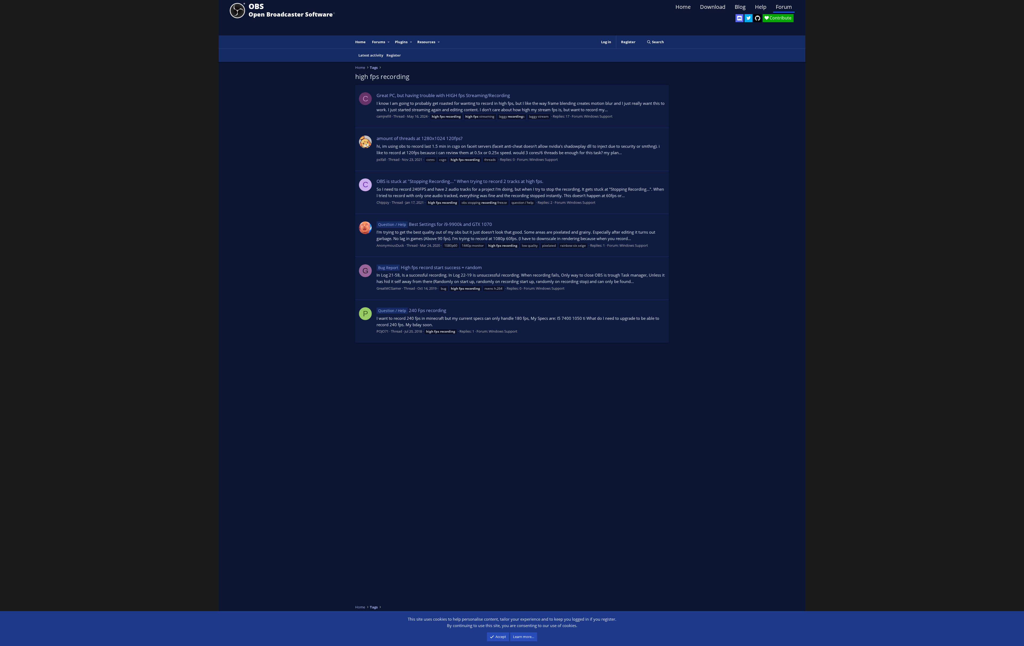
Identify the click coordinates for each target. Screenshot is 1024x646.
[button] (389, 42)
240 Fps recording (412, 310)
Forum (784, 6)
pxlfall (381, 159)
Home (683, 6)
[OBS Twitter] (749, 18)
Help (760, 6)
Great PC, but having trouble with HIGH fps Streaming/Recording (443, 95)
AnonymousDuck (390, 245)
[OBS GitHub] (758, 18)
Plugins (401, 41)
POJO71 (383, 331)
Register (393, 55)
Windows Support (598, 116)
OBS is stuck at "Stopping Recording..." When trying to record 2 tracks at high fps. (460, 181)
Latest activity (370, 55)
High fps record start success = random (430, 267)
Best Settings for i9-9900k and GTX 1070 (435, 224)
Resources (426, 41)
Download (712, 6)
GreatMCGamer (389, 288)
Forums (378, 41)
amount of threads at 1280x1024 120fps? (419, 138)
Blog (740, 6)
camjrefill (384, 116)
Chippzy (383, 202)
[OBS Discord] (739, 18)
